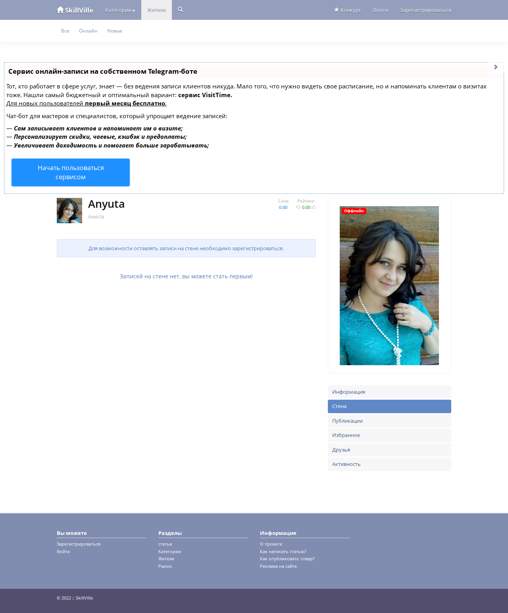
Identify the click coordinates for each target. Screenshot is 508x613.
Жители (156, 9)
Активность (346, 463)
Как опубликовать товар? (287, 558)
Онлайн (88, 30)
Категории (118, 9)
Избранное (346, 435)
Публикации (347, 420)
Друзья (341, 449)
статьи (165, 544)
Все (65, 30)
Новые (115, 30)
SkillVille (78, 10)
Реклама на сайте (278, 566)
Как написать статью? (283, 551)
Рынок (165, 566)
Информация (348, 391)
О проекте (271, 544)
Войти (380, 9)
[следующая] (496, 66)
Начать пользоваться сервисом (71, 172)
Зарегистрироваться (425, 9)
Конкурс (350, 9)
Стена (339, 406)
